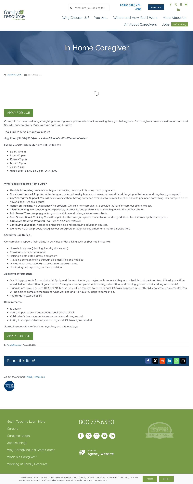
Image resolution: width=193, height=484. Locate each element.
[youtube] (186, 4)
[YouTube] (104, 436)
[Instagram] (96, 436)
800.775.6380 (96, 422)
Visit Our (101, 452)
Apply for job (18, 113)
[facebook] (171, 4)
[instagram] (181, 4)
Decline (166, 479)
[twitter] (176, 4)
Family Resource (14, 345)
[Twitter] (88, 436)
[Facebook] (81, 436)
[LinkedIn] (112, 436)
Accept (150, 479)
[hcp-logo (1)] (159, 423)
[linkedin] (178, 9)
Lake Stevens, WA (14, 75)
